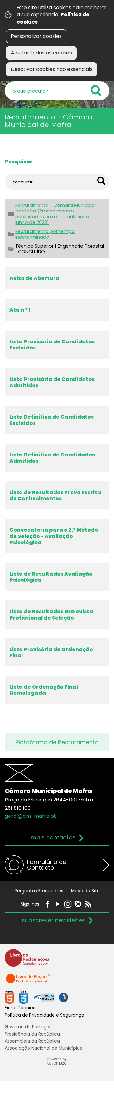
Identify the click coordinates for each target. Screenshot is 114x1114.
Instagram (68, 904)
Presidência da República (32, 1034)
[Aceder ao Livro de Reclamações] (27, 960)
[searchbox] (57, 90)
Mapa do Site (85, 891)
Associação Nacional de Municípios (43, 1048)
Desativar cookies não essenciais (51, 69)
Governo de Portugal (27, 1027)
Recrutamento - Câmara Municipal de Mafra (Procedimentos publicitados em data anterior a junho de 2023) (55, 213)
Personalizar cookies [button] (36, 36)
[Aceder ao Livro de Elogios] (28, 981)
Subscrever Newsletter (53, 920)
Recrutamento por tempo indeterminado (45, 234)
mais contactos (53, 837)
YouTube (58, 904)
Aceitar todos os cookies (41, 52)
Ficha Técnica (20, 1007)
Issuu (78, 904)
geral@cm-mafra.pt (30, 816)
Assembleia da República (32, 1041)
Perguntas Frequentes (39, 891)
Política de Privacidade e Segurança (44, 1015)
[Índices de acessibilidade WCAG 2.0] (36, 997)
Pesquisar (19, 161)
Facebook (47, 904)
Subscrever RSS (88, 904)
